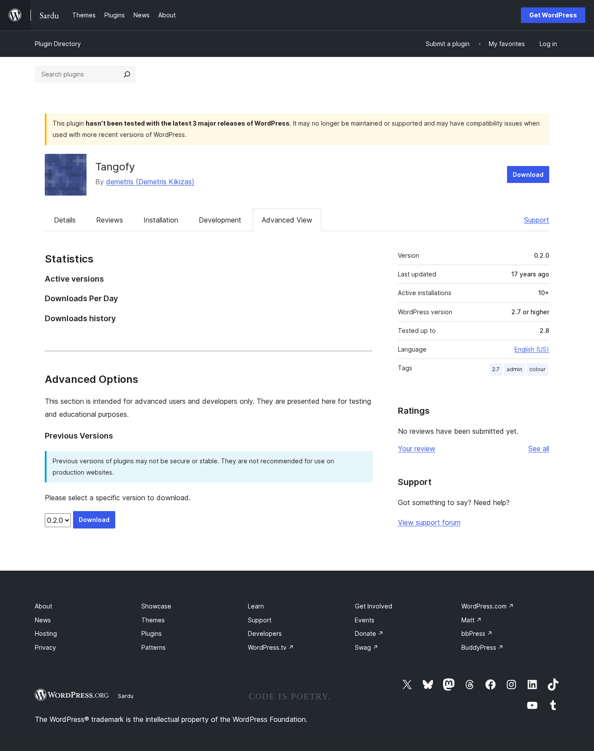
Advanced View (287, 220)
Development (220, 220)
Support (536, 220)
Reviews (109, 220)
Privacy (45, 647)
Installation (160, 220)
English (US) (531, 349)
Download (528, 174)
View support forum (429, 522)
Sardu (125, 695)
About (43, 606)
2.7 (496, 369)
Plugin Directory (58, 43)
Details (65, 220)
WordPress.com (487, 606)
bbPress (477, 633)
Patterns (153, 647)
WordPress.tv (271, 647)
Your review (416, 448)
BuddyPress (482, 647)
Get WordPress (553, 15)
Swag (366, 647)
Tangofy (115, 166)
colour (537, 369)
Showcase (156, 606)
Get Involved (373, 606)
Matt (471, 620)
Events (364, 620)
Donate (369, 633)
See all (538, 448)
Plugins (151, 633)
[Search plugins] (127, 74)
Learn (256, 606)
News (43, 620)
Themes (153, 620)
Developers (265, 633)
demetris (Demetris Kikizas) (150, 181)
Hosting (46, 633)
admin (514, 369)
